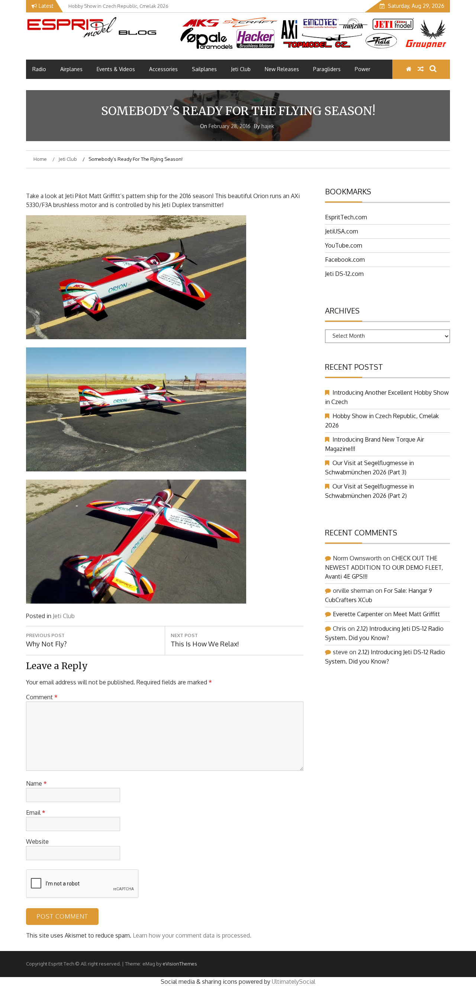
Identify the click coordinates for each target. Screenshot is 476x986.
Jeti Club (241, 69)
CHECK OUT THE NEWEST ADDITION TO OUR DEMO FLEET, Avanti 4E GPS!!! (384, 567)
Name (36, 783)
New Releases (282, 69)
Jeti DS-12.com (344, 273)
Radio (39, 69)
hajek (267, 126)
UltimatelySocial (293, 981)
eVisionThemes (180, 964)
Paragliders (327, 69)
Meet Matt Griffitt (416, 614)
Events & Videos (116, 69)
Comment (42, 697)
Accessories (163, 69)
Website (37, 841)
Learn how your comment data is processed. (192, 935)
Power (362, 69)
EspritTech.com (346, 217)
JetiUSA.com (341, 231)
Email (35, 812)
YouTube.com (343, 245)
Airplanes (71, 69)
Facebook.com (345, 259)
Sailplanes (204, 69)
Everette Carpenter (358, 614)
